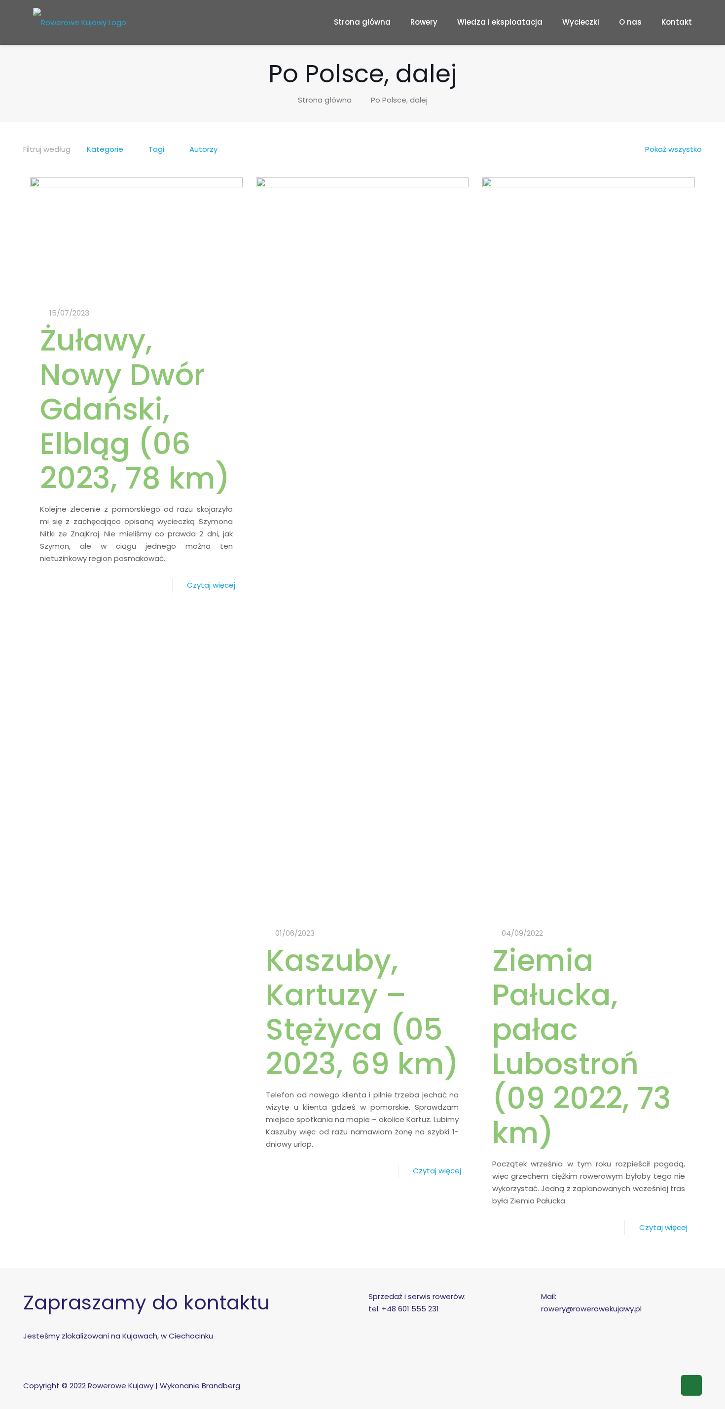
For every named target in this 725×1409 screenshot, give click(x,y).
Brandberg (221, 1385)
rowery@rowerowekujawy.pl (591, 1308)
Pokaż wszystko (673, 149)
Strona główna (325, 100)
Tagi (156, 149)
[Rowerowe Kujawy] (79, 22)
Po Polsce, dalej (399, 100)
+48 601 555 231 (410, 1308)
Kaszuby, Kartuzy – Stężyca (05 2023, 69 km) (362, 1012)
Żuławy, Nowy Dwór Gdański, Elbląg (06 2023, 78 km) (135, 409)
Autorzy (203, 149)
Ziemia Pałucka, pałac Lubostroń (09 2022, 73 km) (581, 1047)
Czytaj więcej (211, 585)
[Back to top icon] (691, 1385)
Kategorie (105, 149)
